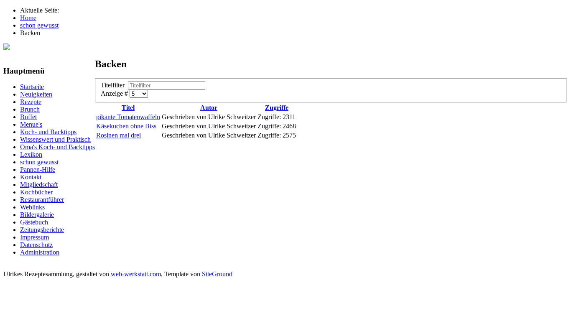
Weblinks (32, 207)
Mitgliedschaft (39, 184)
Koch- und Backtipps (48, 131)
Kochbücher (36, 192)
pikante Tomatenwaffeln (128, 116)
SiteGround (217, 274)
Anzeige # (115, 93)
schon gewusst (39, 162)
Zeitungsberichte (42, 229)
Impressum (34, 237)
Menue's (31, 124)
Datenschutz (36, 244)
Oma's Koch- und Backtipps (57, 146)
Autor (208, 107)
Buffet (28, 116)
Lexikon (31, 154)
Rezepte (30, 101)
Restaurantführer (42, 199)
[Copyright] (6, 47)
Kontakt (30, 177)
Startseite (32, 86)
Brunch (30, 109)
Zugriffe (276, 107)
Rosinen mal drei (118, 135)
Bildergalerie (37, 214)
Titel (128, 107)
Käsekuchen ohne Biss (126, 126)
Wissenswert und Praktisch (55, 139)
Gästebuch (34, 222)
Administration (39, 252)
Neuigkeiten (36, 94)
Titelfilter (114, 85)
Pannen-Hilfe (37, 169)
